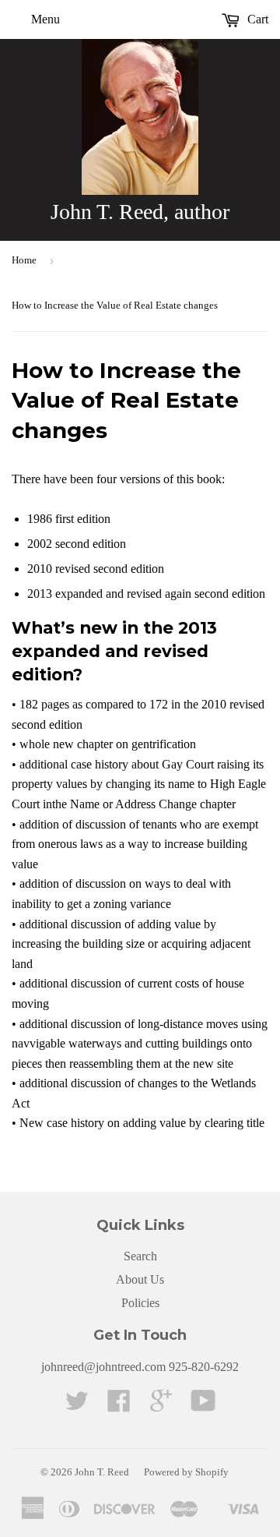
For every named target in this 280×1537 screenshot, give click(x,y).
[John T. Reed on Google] (161, 1405)
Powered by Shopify (186, 1472)
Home (24, 260)
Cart (256, 19)
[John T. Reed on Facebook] (119, 1405)
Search (140, 1256)
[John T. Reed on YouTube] (203, 1405)
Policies (140, 1302)
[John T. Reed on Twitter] (77, 1405)
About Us (140, 1279)
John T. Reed (102, 1472)
